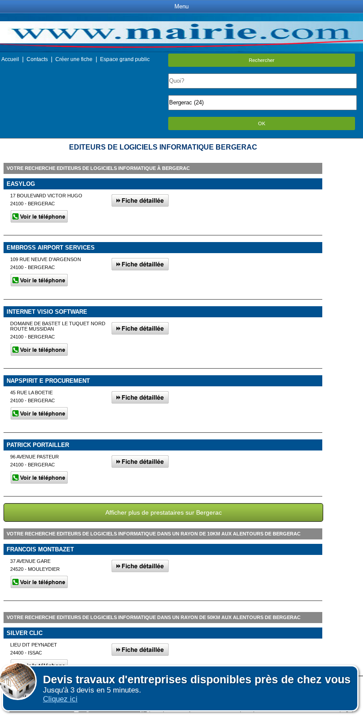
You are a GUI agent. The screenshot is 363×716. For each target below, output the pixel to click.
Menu (181, 6)
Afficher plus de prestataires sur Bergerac (163, 512)
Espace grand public (125, 59)
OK (261, 123)
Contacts (37, 59)
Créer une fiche (74, 59)
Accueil (10, 59)
